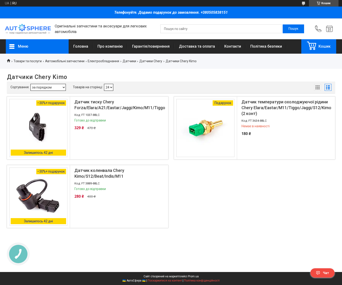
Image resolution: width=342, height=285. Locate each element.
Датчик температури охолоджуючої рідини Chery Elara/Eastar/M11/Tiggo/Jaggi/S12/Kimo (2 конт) (286, 107)
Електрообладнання (103, 61)
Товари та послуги (27, 61)
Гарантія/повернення (151, 46)
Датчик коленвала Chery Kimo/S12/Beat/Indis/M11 (99, 173)
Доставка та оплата (197, 46)
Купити (99, 152)
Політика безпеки (266, 46)
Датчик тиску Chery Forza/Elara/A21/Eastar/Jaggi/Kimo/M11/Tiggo (119, 104)
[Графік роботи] (329, 28)
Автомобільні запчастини (64, 61)
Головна (80, 46)
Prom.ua (193, 276)
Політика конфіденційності (202, 280)
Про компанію (110, 46)
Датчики (129, 61)
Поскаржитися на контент (165, 280)
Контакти (232, 46)
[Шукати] (293, 28)
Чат (326, 273)
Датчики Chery (150, 61)
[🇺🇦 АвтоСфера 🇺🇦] (28, 29)
